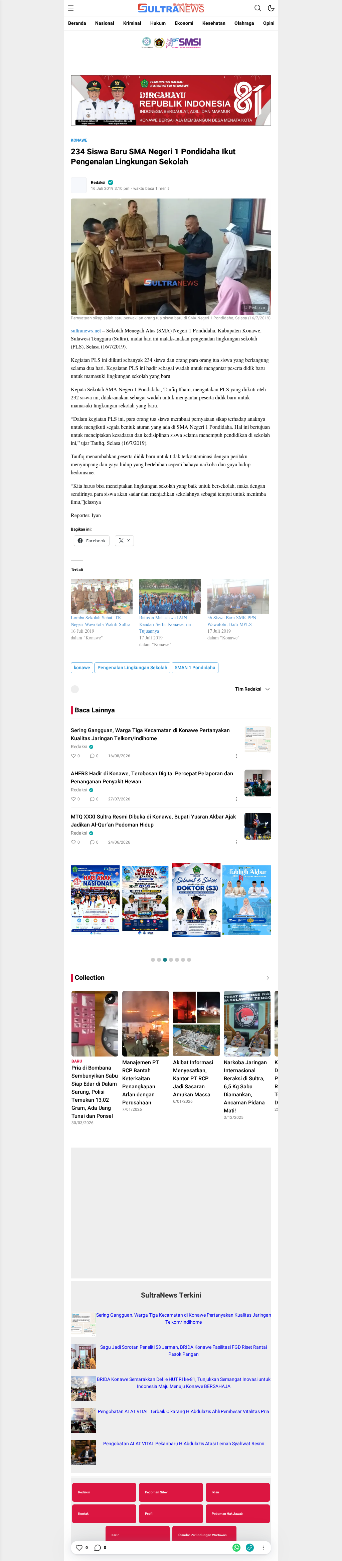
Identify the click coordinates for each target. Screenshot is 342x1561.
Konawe (79, 140)
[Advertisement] (171, 1216)
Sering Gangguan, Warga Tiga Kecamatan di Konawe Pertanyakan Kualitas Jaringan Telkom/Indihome (150, 734)
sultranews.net (86, 330)
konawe (82, 667)
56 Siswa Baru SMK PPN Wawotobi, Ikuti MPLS (231, 620)
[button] (153, 960)
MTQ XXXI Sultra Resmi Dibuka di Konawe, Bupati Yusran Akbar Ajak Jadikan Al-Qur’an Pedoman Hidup (153, 821)
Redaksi (98, 182)
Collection (90, 978)
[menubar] (70, 8)
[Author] (79, 185)
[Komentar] (97, 1548)
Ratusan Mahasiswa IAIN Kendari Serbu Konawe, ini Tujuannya (165, 624)
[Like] (79, 1548)
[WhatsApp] (236, 1548)
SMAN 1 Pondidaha (195, 667)
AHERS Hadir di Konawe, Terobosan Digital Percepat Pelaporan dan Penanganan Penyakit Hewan (152, 778)
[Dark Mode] (271, 8)
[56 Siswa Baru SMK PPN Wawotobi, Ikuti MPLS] (238, 596)
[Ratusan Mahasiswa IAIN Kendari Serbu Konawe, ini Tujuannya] (170, 596)
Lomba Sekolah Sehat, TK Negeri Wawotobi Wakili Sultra (100, 620)
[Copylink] (250, 1548)
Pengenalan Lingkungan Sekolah (132, 667)
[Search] (258, 8)
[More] (236, 756)
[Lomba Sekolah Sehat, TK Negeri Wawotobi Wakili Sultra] (102, 596)
